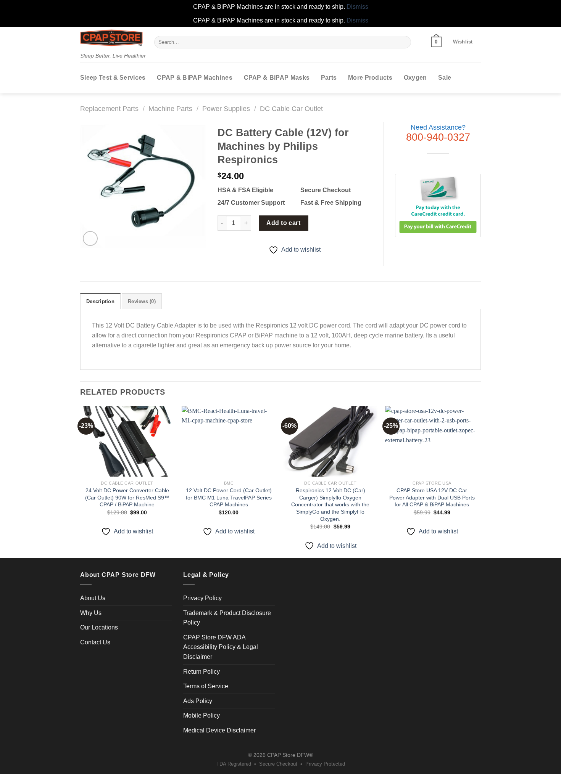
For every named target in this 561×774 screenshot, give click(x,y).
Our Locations (99, 627)
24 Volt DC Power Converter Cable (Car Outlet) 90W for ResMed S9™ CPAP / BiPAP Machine (127, 497)
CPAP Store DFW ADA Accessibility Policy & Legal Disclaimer (220, 647)
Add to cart (283, 223)
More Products (370, 77)
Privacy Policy (202, 598)
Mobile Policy (201, 715)
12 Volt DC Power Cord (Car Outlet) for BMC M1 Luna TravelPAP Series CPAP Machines (229, 497)
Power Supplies (226, 108)
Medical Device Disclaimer (219, 730)
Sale (444, 77)
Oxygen (415, 77)
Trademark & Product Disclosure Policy (227, 618)
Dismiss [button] (357, 6)
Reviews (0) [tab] (142, 301)
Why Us (91, 613)
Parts (329, 77)
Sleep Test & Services (113, 77)
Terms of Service (205, 686)
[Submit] (404, 41)
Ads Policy (197, 701)
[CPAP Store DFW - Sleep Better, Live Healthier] (111, 37)
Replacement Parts (109, 108)
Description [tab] (100, 301)
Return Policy (201, 671)
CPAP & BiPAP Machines (194, 77)
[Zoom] (90, 238)
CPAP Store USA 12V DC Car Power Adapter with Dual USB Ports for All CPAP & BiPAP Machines (432, 497)
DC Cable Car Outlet (291, 108)
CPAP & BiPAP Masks (277, 77)
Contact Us (95, 642)
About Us (92, 598)
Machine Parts (170, 108)
